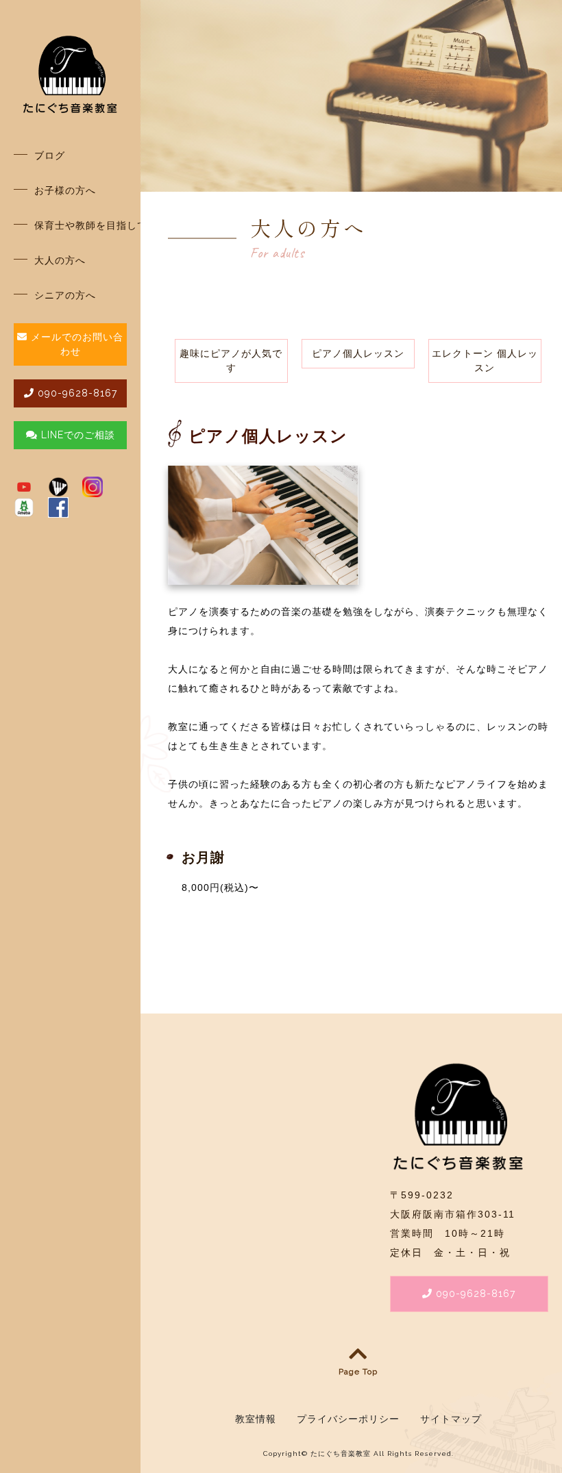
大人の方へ (60, 260)
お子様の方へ (65, 190)
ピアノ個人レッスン (358, 353)
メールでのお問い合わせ (75, 344)
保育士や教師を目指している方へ (80, 225)
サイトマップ (451, 1418)
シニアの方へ (65, 295)
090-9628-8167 (75, 393)
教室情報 (255, 1418)
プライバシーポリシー (348, 1418)
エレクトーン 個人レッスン (485, 360)
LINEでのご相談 (78, 434)
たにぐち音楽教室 (340, 1453)
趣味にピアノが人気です (231, 360)
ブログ (49, 155)
